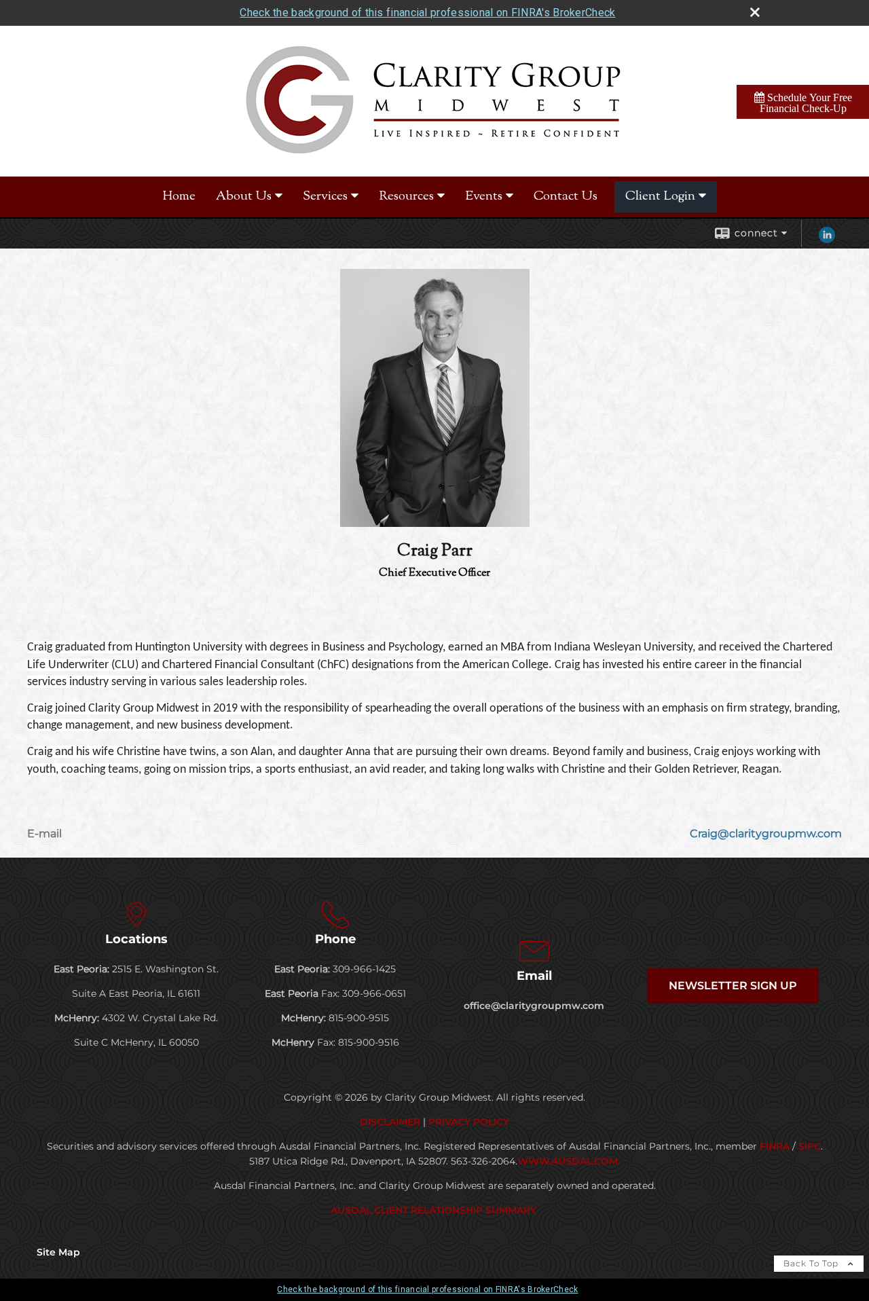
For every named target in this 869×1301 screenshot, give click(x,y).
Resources (406, 196)
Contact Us (565, 196)
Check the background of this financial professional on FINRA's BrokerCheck (427, 12)
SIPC (809, 1146)
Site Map (58, 1252)
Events (483, 196)
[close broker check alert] (755, 12)
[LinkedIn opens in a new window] (827, 240)
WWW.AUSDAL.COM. (568, 1161)
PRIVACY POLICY (468, 1122)
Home (179, 196)
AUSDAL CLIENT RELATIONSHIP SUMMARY (435, 1210)
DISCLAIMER (390, 1122)
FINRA (775, 1146)
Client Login (660, 196)
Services (325, 196)
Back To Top (812, 1263)
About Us (244, 196)
